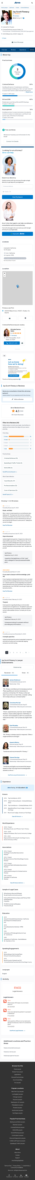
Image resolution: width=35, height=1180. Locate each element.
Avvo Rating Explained (17, 1160)
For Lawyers (17, 1082)
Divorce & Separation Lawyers (17, 1138)
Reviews (13, 49)
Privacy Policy (17, 1165)
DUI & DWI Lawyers (17, 1130)
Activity (32, 49)
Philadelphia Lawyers (17, 1105)
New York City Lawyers (17, 1091)
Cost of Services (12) (10, 490)
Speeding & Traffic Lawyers (17, 1143)
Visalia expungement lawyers (11, 1055)
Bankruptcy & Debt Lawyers (17, 1122)
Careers (17, 1155)
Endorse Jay (17, 667)
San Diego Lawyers (18, 1113)
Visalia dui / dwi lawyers (10, 1051)
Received (9, 673)
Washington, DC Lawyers (17, 1102)
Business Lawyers (17, 1124)
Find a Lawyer (17, 1069)
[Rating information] (23, 18)
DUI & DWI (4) (8, 468)
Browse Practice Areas (17, 1077)
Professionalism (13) (10, 485)
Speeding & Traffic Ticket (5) (13, 463)
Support (17, 1157)
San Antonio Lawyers (17, 1110)
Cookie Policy (26, 1165)
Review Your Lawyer (17, 1071)
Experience (23, 49)
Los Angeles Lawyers (17, 1094)
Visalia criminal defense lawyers (12, 1048)
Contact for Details (12, 141)
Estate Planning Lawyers (17, 1132)
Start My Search (17, 197)
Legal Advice (17, 1074)
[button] (18, 286)
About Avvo (17, 1152)
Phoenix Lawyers (17, 1107)
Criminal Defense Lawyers (17, 1127)
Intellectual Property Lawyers (17, 1140)
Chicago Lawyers (17, 1097)
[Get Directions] (25, 318)
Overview (4, 49)
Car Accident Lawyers (17, 1135)
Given (25, 673)
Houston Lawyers (17, 1099)
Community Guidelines (17, 1167)
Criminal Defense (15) (11, 458)
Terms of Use (7, 1165)
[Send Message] (9, 318)
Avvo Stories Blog (17, 1080)
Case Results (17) (9, 481)
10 (26, 652)
